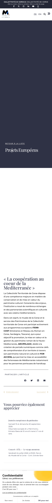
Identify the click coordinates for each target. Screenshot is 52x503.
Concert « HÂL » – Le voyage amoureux (24, 449)
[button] (45, 14)
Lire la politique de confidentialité (14, 493)
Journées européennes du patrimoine (23, 420)
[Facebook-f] (14, 6)
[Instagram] (24, 6)
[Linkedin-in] (28, 6)
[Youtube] (33, 6)
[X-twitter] (19, 6)
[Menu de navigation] (49, 13)
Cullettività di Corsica (26, 2)
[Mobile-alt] (38, 6)
